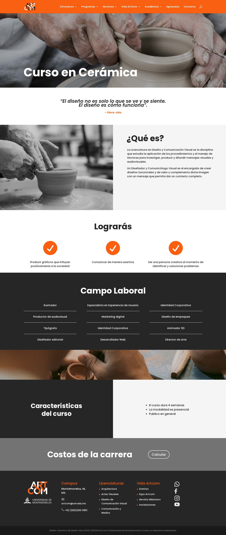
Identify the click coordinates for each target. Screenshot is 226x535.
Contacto (190, 6)
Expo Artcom (147, 494)
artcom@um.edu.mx (73, 503)
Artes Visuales (110, 494)
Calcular (159, 454)
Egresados (172, 6)
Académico (152, 6)
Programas (88, 6)
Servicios (108, 6)
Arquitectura (109, 489)
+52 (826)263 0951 (76, 510)
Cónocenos (67, 6)
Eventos (144, 489)
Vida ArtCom (129, 6)
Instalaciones (147, 504)
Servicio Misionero (150, 499)
